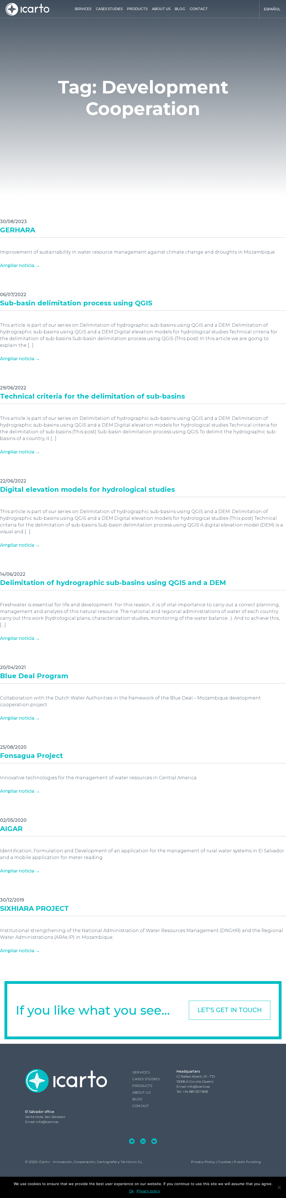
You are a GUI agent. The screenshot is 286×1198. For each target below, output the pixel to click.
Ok (131, 1191)
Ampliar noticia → (20, 265)
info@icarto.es (198, 1086)
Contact (199, 9)
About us (161, 9)
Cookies (224, 1162)
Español (272, 9)
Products (137, 9)
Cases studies (109, 9)
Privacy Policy (203, 1162)
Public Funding (247, 1162)
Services (83, 9)
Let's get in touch (229, 1010)
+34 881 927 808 (195, 1091)
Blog (180, 9)
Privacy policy (148, 1191)
